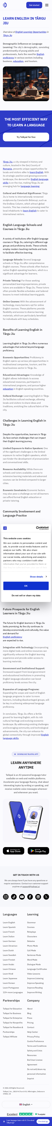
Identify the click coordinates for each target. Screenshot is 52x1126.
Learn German (9, 941)
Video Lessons (33, 973)
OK (26, 586)
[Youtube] (22, 897)
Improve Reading (35, 987)
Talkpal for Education (12, 1008)
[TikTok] (14, 897)
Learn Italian (8, 936)
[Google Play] (38, 851)
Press (29, 1018)
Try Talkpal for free (26, 137)
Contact (30, 1027)
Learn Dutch (8, 950)
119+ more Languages (13, 992)
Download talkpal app (27, 754)
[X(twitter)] (46, 897)
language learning (30, 186)
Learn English (9, 922)
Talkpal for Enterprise (12, 1018)
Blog (29, 1013)
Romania (7, 168)
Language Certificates (37, 969)
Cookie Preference (35, 1041)
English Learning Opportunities (30, 31)
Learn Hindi (8, 973)
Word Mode (32, 959)
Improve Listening (35, 978)
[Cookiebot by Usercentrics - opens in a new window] (37, 528)
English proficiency (12, 636)
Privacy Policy (33, 1036)
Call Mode (31, 950)
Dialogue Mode (34, 964)
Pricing (30, 1022)
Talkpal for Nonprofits (12, 1022)
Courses (31, 927)
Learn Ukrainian (10, 945)
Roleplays (31, 931)
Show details (36, 576)
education (18, 61)
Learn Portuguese (11, 987)
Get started (34, 5)
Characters (32, 936)
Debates (31, 941)
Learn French (9, 931)
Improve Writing (34, 992)
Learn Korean (9, 983)
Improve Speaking (35, 983)
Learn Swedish (9, 955)
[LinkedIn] (38, 897)
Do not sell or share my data (26, 595)
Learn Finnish (9, 959)
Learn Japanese (10, 978)
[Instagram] (6, 897)
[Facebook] (30, 897)
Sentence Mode (34, 955)
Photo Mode (32, 945)
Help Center (32, 1032)
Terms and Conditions (37, 1046)
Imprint (30, 1078)
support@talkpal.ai (31, 886)
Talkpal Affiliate (10, 1036)
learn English (36, 172)
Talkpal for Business (12, 1013)
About (29, 1008)
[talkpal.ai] (5, 5)
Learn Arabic (8, 964)
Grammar (31, 922)
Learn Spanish (9, 927)
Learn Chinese (9, 969)
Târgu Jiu (7, 35)
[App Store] (13, 851)
